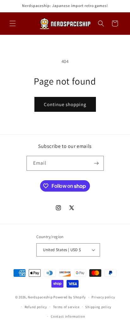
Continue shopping (65, 104)
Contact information (68, 316)
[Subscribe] (96, 163)
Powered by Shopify (69, 297)
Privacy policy (103, 297)
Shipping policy (98, 307)
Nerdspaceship (40, 297)
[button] (13, 23)
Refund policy (36, 307)
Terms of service (66, 307)
